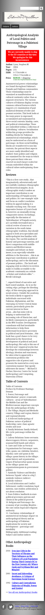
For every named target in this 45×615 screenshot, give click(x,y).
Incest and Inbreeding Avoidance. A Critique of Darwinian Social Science (23, 576)
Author (15, 26)
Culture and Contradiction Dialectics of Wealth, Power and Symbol (24, 585)
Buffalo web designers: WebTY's (32, 609)
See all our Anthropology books (23, 592)
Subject (6, 26)
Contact (17, 606)
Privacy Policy (25, 606)
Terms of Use (34, 606)
